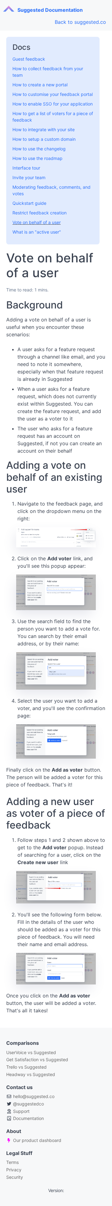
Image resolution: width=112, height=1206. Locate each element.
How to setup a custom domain (44, 139)
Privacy (13, 1169)
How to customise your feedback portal (52, 94)
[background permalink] (3, 305)
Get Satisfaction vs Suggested (37, 1059)
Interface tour (26, 167)
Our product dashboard (37, 1140)
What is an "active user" (36, 232)
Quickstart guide (29, 203)
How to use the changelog (39, 148)
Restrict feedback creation (39, 212)
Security (14, 1177)
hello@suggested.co (33, 1096)
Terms (12, 1162)
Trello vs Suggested (26, 1067)
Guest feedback (28, 59)
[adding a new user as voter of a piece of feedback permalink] (3, 802)
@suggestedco (28, 1103)
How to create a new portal (40, 84)
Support (21, 1111)
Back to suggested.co (80, 22)
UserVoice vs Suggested (31, 1052)
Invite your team (28, 177)
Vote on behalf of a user (36, 222)
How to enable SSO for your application (52, 103)
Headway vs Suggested (30, 1074)
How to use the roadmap (37, 158)
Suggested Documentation (50, 10)
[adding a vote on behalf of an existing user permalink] (3, 465)
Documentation (28, 1118)
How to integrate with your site (43, 129)
